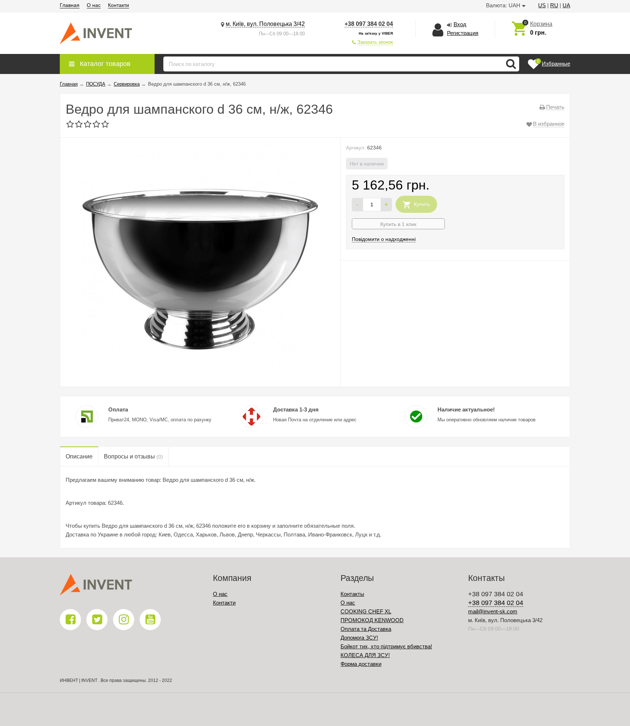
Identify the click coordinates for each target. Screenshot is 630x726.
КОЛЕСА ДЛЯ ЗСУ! (365, 655)
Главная (69, 5)
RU (554, 5)
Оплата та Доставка (366, 629)
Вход (460, 24)
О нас (94, 5)
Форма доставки (361, 664)
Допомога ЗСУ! (359, 638)
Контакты (352, 594)
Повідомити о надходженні (384, 239)
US (542, 5)
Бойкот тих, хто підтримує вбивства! (386, 646)
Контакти (118, 5)
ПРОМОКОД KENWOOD (372, 620)
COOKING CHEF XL (366, 611)
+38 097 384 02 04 (369, 24)
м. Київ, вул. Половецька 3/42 (265, 24)
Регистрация (462, 33)
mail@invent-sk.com (492, 611)
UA (566, 5)
